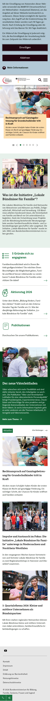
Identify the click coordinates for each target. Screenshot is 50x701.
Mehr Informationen (17, 67)
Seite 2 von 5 (24, 145)
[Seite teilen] (9, 698)
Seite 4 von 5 (30, 145)
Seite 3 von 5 (27, 145)
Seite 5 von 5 (33, 145)
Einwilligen (25, 47)
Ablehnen (25, 57)
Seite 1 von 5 (21, 145)
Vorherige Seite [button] (17, 145)
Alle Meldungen (37, 430)
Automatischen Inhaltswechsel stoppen (13, 145)
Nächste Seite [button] (37, 145)
